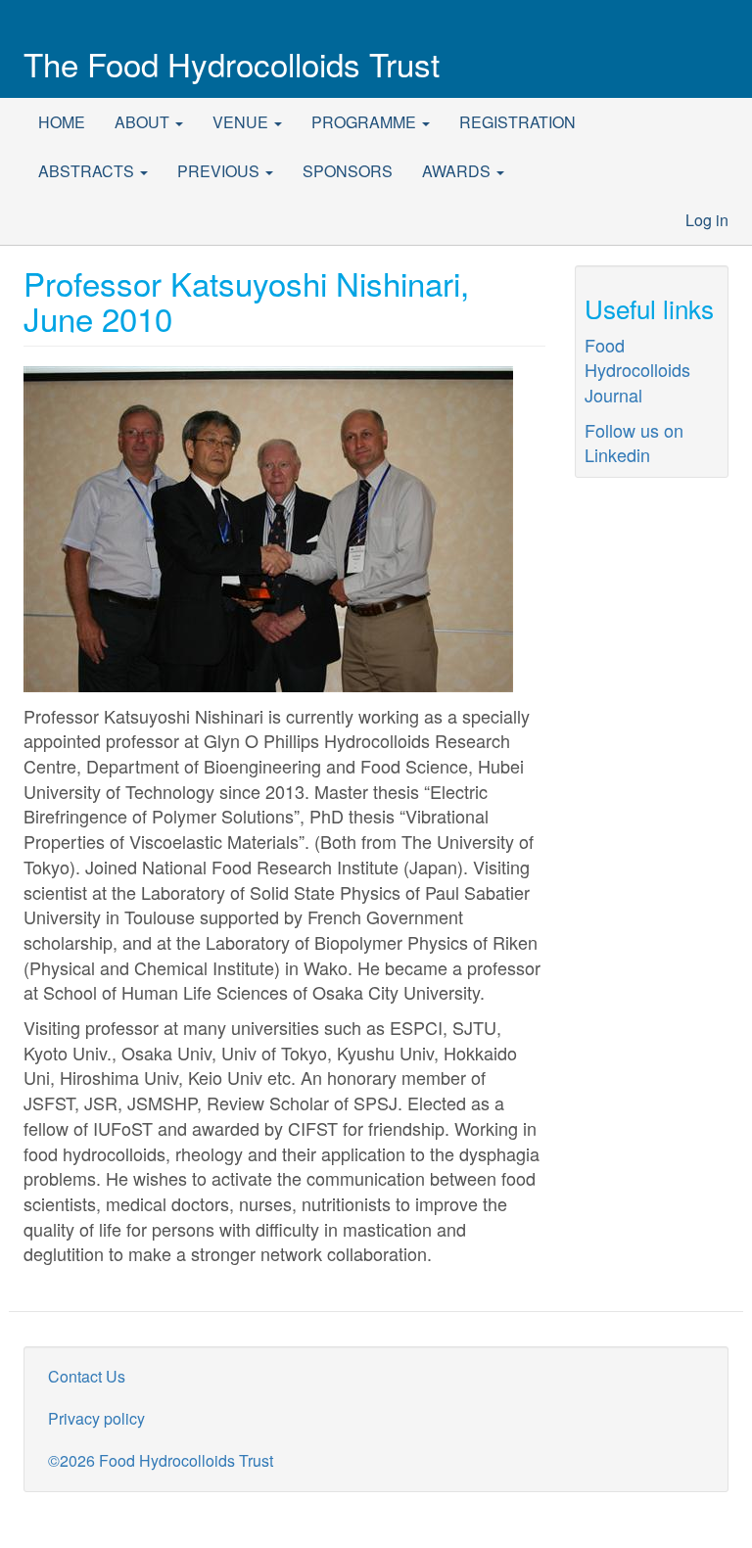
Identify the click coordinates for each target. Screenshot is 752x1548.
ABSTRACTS (88, 171)
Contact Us (86, 1376)
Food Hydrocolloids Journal (637, 369)
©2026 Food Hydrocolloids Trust (160, 1460)
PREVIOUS (220, 171)
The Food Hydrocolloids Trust (232, 63)
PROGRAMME (365, 122)
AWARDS (458, 171)
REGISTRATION (517, 122)
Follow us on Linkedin (634, 442)
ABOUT (144, 122)
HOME (61, 122)
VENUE (242, 122)
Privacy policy (96, 1418)
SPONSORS (348, 171)
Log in (706, 220)
